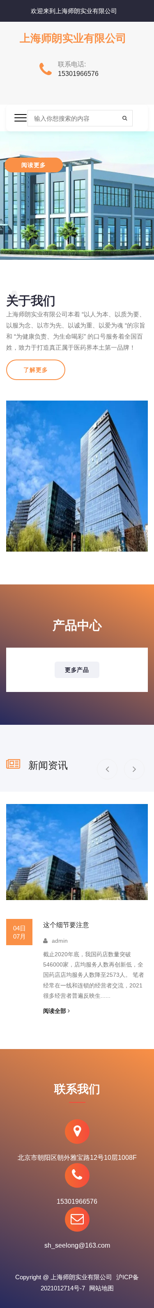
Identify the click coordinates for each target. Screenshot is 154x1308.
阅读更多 (33, 165)
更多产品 (77, 670)
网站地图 (101, 1288)
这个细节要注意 (66, 924)
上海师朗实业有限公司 (73, 38)
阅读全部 (55, 1011)
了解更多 (35, 370)
